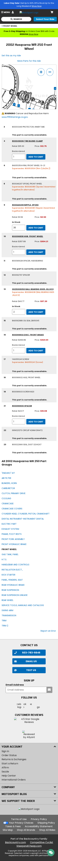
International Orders (14, 779)
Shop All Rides (47, 830)
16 (55, 88)
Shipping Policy (46, 822)
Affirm (5, 767)
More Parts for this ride (29, 60)
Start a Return (10, 763)
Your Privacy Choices (21, 822)
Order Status (9, 755)
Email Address (15, 685)
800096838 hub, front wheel (27, 236)
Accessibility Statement (39, 826)
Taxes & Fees (13, 826)
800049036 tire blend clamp (27, 141)
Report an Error (48, 630)
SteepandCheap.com (29, 846)
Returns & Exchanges (14, 759)
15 (14, 104)
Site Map (8, 830)
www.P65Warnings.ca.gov (15, 117)
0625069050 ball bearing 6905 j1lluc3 (33, 289)
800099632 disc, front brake (28, 335)
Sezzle (5, 771)
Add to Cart (35, 156)
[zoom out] (49, 72)
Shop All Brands (26, 830)
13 (18, 105)
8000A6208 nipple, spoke (25, 205)
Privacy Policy (39, 819)
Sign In (5, 751)
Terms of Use (19, 819)
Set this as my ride (11, 55)
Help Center (9, 775)
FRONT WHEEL (10, 26)
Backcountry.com (15, 842)
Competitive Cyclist (41, 842)
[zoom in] (41, 72)
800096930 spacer (22, 406)
